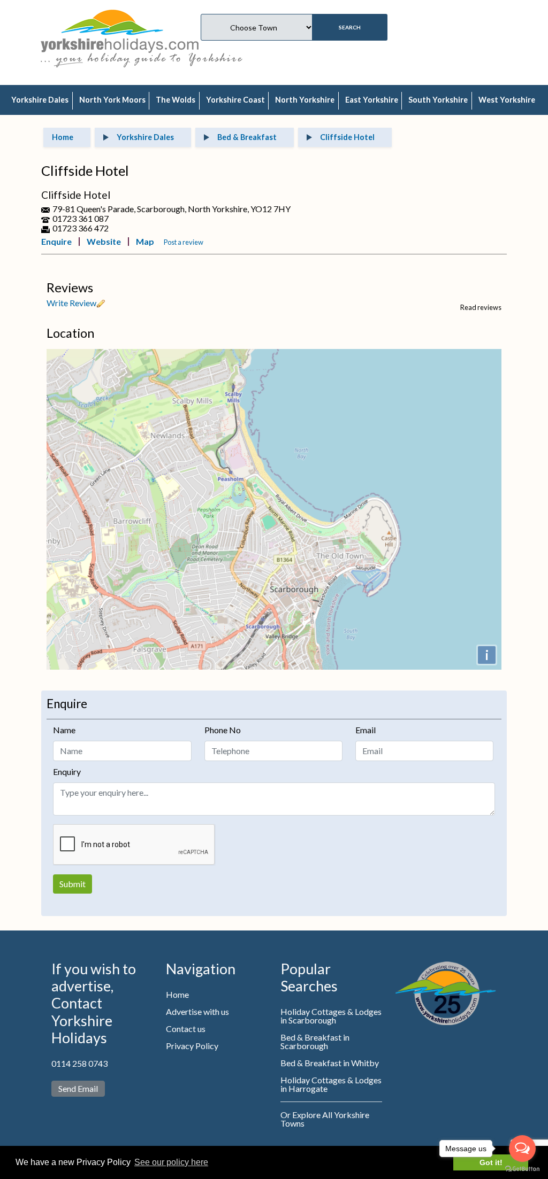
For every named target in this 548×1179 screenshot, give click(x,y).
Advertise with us (197, 1011)
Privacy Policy (192, 1046)
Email (365, 730)
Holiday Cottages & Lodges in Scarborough (331, 1015)
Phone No (222, 730)
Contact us (186, 1028)
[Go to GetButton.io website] (522, 1169)
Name (64, 730)
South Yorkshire (438, 99)
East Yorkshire (371, 99)
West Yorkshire (506, 99)
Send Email (78, 1088)
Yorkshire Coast (235, 99)
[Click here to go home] (120, 29)
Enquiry (67, 771)
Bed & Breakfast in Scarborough (314, 1041)
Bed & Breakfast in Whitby (329, 1063)
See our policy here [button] (171, 1162)
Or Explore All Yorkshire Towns (324, 1119)
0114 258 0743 (79, 1063)
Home (177, 994)
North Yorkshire (304, 99)
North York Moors (112, 99)
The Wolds (175, 99)
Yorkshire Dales (39, 99)
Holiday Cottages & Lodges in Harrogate (331, 1084)
